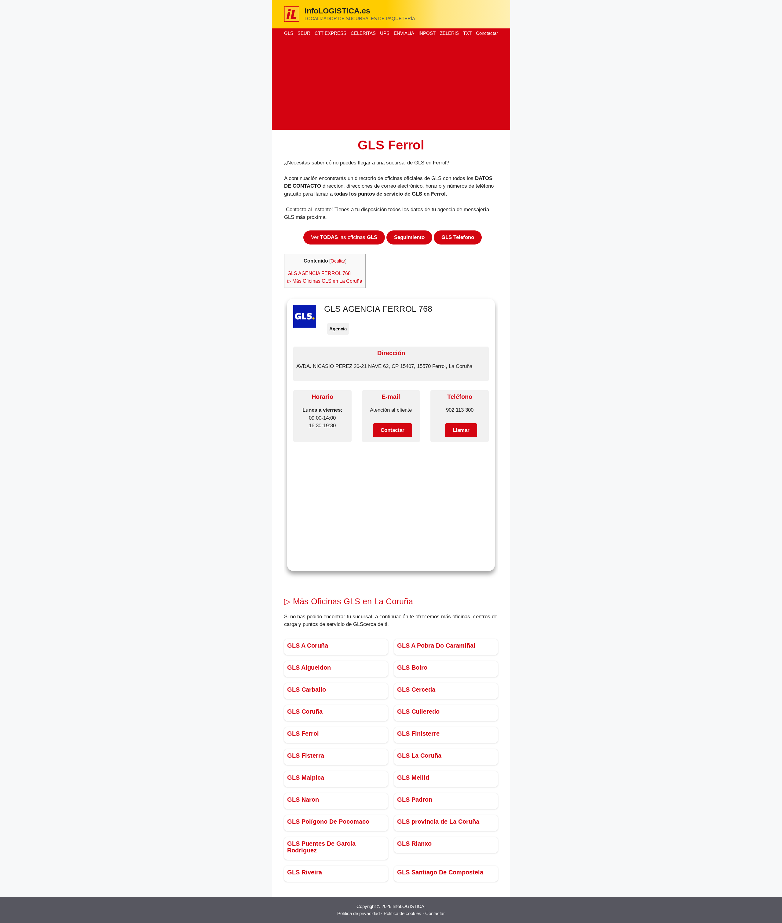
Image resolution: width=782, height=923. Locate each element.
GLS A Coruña (307, 645)
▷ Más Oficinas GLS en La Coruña (324, 281)
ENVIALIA (404, 33)
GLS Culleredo (418, 711)
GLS (288, 33)
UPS (384, 33)
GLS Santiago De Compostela (440, 872)
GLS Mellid (413, 777)
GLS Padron (414, 799)
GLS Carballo (306, 689)
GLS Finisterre (418, 733)
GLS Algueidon (309, 667)
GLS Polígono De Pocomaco (328, 821)
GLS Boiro (412, 667)
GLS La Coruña (419, 755)
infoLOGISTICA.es (337, 10)
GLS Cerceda (416, 689)
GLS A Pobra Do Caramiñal (436, 645)
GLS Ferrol (303, 733)
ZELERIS (449, 33)
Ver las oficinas (344, 237)
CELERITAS (363, 33)
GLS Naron (303, 799)
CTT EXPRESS (330, 33)
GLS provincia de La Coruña (438, 821)
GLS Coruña (305, 711)
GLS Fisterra (305, 755)
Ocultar (338, 261)
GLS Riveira (304, 872)
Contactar (435, 913)
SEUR (304, 33)
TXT (467, 33)
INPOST (427, 33)
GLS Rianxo (414, 843)
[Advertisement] (391, 84)
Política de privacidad (358, 913)
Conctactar (487, 33)
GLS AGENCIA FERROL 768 (319, 273)
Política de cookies (402, 913)
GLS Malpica (305, 777)
